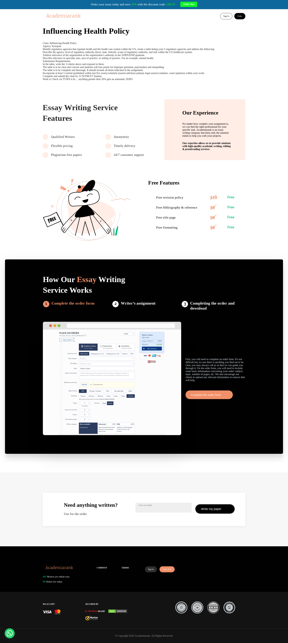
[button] (10, 633)
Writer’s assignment (138, 303)
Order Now (167, 569)
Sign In (226, 16)
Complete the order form (73, 303)
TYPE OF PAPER (145, 505)
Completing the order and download (212, 305)
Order (240, 16)
